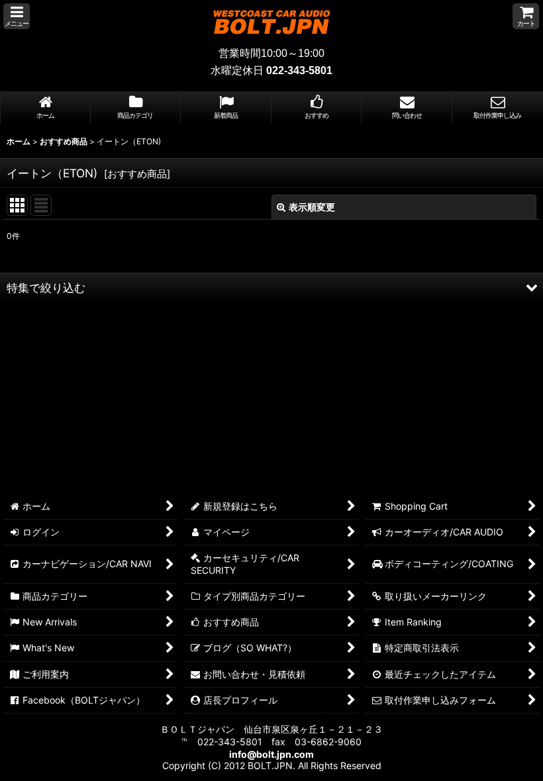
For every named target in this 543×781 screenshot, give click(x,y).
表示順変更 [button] (312, 206)
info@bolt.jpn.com (271, 754)
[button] (16, 16)
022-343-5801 (299, 70)
